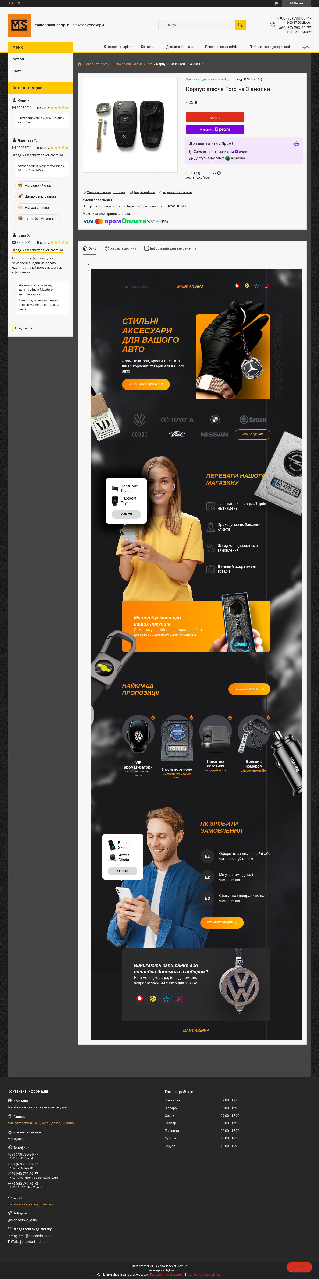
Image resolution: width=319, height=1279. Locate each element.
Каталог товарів (220, 922)
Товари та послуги (98, 64)
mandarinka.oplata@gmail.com (31, 1204)
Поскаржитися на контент (167, 1274)
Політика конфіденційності (269, 47)
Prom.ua (182, 1266)
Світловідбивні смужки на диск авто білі (41, 120)
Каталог (18, 59)
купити (126, 514)
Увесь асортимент (143, 384)
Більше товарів (247, 689)
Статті (16, 71)
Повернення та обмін (221, 47)
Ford (149, 64)
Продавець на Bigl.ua (159, 1270)
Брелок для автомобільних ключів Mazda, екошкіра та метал (39, 304)
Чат (303, 1267)
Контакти (148, 47)
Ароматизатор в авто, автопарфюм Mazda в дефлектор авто (36, 289)
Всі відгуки (21, 328)
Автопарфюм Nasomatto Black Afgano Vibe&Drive (41, 168)
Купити (215, 117)
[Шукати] (240, 25)
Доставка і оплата (179, 47)
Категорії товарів (116, 47)
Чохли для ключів (129, 64)
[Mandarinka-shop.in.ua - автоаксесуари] (19, 25)
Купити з (207, 129)
